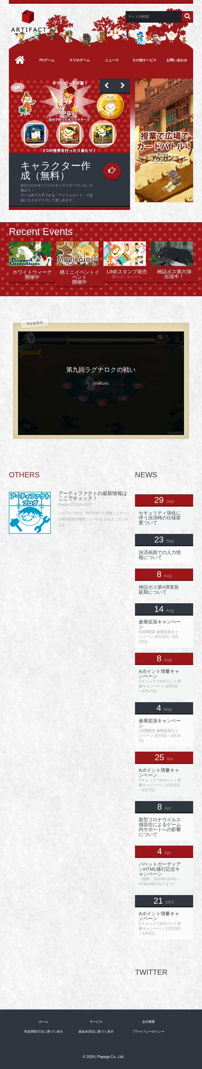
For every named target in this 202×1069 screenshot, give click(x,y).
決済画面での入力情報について (160, 555)
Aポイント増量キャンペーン (159, 674)
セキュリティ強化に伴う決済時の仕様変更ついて (160, 517)
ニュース (112, 60)
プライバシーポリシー (149, 1031)
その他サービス (144, 60)
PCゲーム (46, 60)
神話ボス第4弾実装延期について (159, 590)
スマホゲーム (79, 60)
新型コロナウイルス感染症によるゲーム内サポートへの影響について (160, 827)
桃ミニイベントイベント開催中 (79, 277)
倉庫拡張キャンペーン (160, 624)
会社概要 (148, 1021)
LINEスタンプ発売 (127, 271)
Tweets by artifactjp (150, 989)
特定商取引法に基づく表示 (43, 1031)
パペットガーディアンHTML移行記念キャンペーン (160, 869)
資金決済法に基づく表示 (96, 1031)
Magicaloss (44, 165)
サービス (96, 1021)
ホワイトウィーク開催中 (32, 274)
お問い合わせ (177, 60)
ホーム (43, 1021)
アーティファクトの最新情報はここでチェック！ (92, 496)
